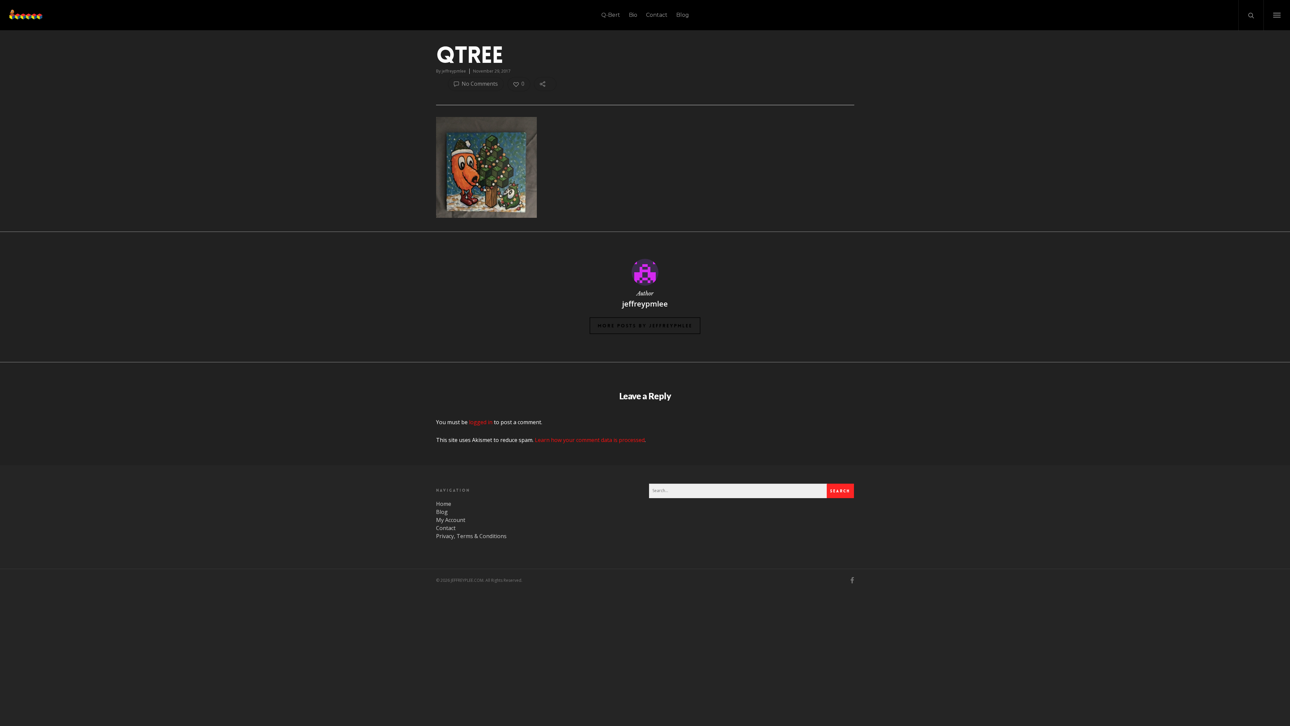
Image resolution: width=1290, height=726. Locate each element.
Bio (633, 15)
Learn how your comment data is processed (590, 440)
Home (443, 504)
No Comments (479, 83)
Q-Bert (610, 15)
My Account (450, 520)
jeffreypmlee (454, 71)
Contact (657, 15)
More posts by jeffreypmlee (645, 326)
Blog (682, 15)
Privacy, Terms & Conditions (471, 536)
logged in (480, 422)
